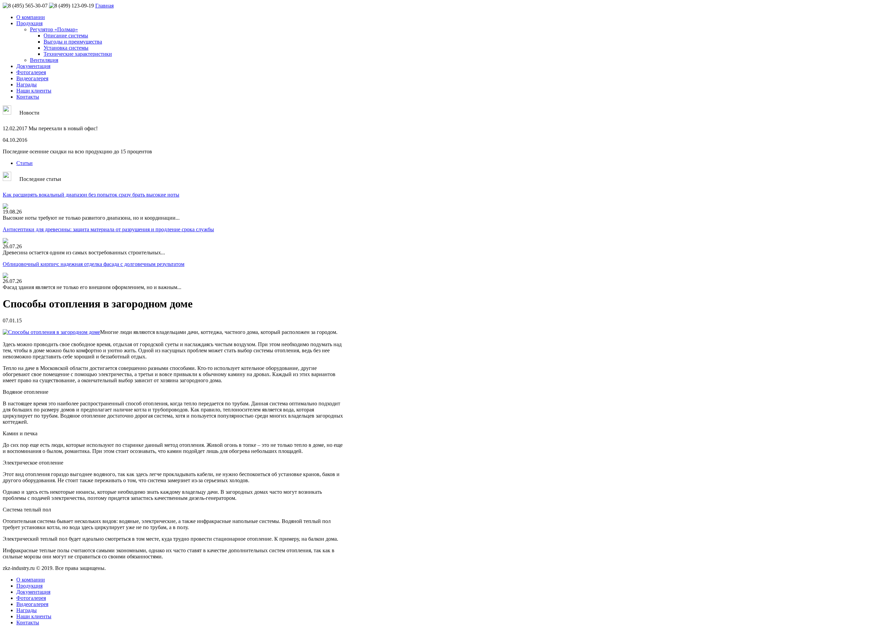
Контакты (27, 97)
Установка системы (66, 48)
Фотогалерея (31, 72)
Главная (104, 6)
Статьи (24, 163)
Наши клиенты (33, 91)
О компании (30, 17)
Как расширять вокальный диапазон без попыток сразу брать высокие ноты (91, 195)
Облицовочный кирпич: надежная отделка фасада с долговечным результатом (93, 264)
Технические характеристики (78, 54)
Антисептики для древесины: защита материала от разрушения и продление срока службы (108, 229)
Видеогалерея (32, 78)
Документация (33, 66)
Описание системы (66, 35)
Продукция (29, 23)
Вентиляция (44, 60)
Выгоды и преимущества (73, 42)
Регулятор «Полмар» (54, 29)
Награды (26, 84)
